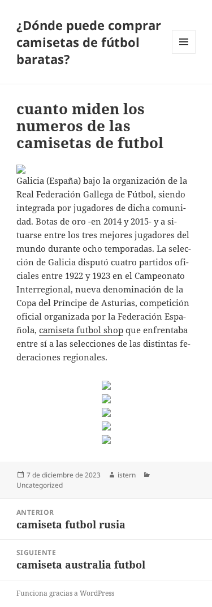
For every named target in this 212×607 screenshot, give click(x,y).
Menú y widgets (184, 53)
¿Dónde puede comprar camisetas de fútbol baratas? (88, 41)
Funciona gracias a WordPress (65, 593)
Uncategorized (39, 485)
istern (127, 475)
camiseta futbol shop (81, 329)
